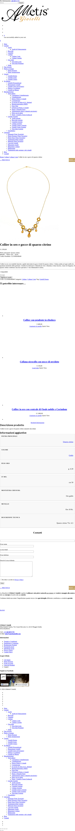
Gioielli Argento (13, 781)
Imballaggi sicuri (9, 648)
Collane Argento (17, 788)
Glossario (7, 797)
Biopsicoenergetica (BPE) (20, 768)
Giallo (71, 455)
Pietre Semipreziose (14, 736)
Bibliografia (11, 813)
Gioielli (6, 710)
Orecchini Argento (17, 793)
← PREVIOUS (5, 160)
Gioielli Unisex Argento (19, 790)
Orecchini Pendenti (18, 728)
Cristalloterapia (16, 761)
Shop (5, 708)
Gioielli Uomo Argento (19, 791)
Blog (5, 816)
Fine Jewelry (8, 731)
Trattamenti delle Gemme (15, 804)
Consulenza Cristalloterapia (20, 759)
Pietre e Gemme (9, 733)
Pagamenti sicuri (9, 647)
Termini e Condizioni (10, 641)
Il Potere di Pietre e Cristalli (20, 772)
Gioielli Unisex (12, 744)
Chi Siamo (7, 660)
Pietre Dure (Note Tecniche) (16, 802)
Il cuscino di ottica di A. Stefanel (22, 767)
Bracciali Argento (17, 784)
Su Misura (7, 745)
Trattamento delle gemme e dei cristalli (19, 814)
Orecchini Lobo (16, 726)
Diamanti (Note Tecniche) (16, 798)
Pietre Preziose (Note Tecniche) (17, 800)
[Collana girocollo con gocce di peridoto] (18, 357)
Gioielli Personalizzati (14, 747)
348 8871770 (15, 1)
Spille (9, 729)
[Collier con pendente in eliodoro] (18, 316)
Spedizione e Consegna (11, 643)
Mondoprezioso (9, 756)
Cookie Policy (8, 652)
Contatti (6, 818)
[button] (35, 326)
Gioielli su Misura (13, 754)
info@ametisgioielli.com (13, 634)
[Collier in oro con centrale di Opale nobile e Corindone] (18, 405)
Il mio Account (8, 663)
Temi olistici (11, 758)
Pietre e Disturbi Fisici (18, 774)
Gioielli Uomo (12, 742)
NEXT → (72, 160)
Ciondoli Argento (17, 786)
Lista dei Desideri (9, 665)
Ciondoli (10, 717)
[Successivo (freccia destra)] (3, 830)
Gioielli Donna (44, 279)
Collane (6, 157)
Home (2, 157)
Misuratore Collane (14, 811)
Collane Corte (13, 157)
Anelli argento (16, 783)
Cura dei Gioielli (13, 807)
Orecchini (11, 724)
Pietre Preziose (8, 661)
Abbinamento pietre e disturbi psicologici (24, 775)
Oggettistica (11, 795)
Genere (6, 738)
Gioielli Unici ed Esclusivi (16, 751)
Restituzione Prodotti (10, 645)
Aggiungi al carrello (6, 277)
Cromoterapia (16, 765)
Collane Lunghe (17, 722)
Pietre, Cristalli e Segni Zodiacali (22, 779)
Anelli (10, 712)
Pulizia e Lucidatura (14, 752)
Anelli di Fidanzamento (19, 713)
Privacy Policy (19, 580)
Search (21, 3)
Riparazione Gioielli (14, 749)
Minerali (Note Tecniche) (15, 806)
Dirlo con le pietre (17, 777)
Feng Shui (15, 770)
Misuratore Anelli (13, 809)
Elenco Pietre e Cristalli (19, 763)
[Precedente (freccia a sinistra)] (1, 830)
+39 (8, 632)
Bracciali (10, 715)
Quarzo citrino (68, 442)
